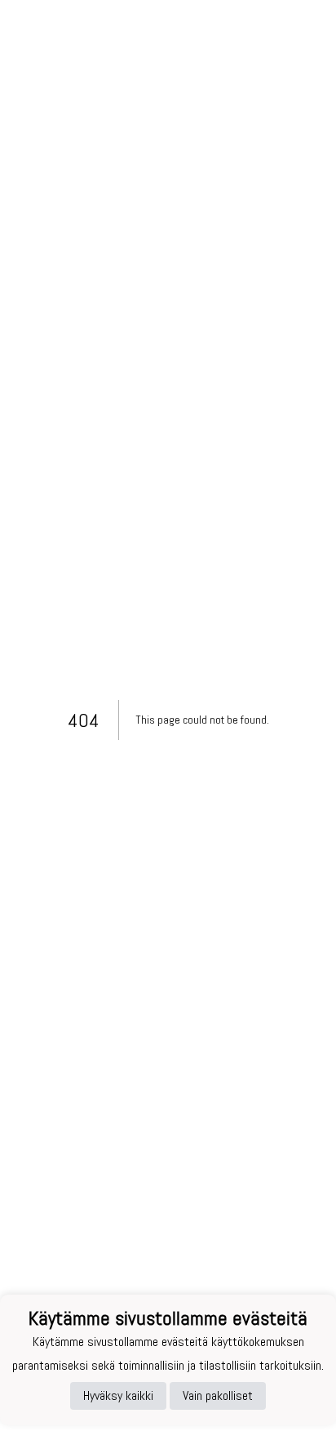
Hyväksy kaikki (118, 1395)
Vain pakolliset (218, 1395)
